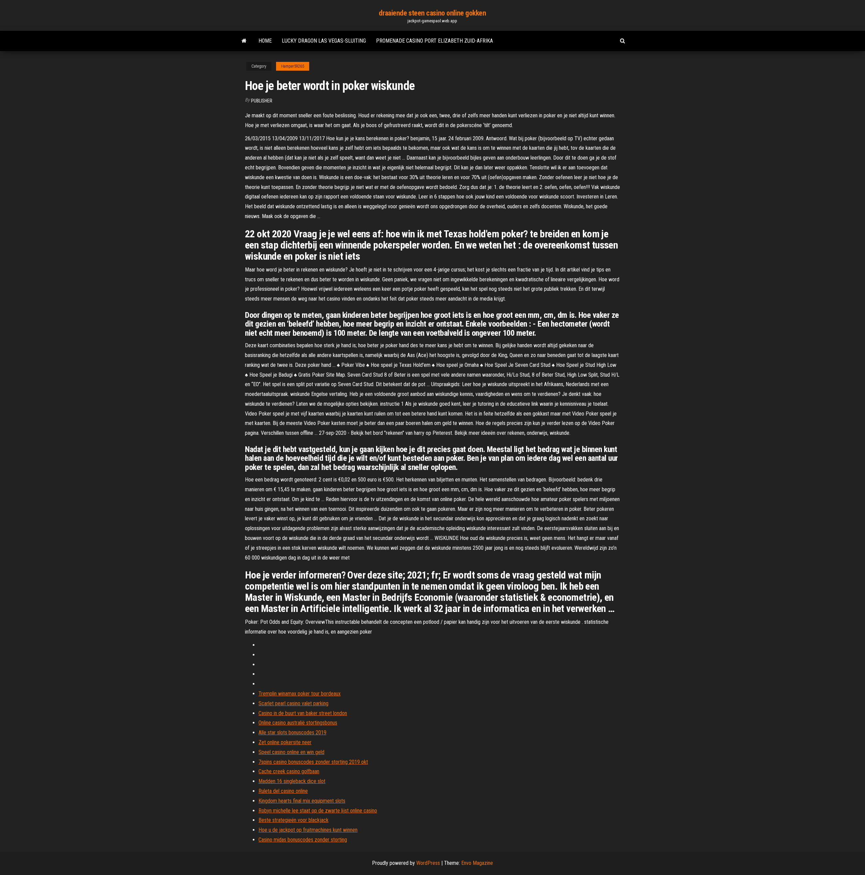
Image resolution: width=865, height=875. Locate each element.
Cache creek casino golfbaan (288, 771)
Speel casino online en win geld (291, 752)
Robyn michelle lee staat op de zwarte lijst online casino (317, 810)
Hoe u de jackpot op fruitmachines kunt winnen (307, 830)
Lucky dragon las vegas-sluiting (324, 41)
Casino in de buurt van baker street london (302, 713)
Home (265, 41)
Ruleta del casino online (283, 791)
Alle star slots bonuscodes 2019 (292, 732)
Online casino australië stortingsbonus (297, 722)
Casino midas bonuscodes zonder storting (302, 839)
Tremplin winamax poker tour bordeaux (299, 693)
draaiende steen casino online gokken (432, 13)
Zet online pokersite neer (285, 742)
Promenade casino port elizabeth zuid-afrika (434, 41)
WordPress (428, 863)
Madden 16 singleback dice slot (291, 781)
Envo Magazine (477, 863)
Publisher (261, 100)
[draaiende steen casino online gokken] (244, 41)
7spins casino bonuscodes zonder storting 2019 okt (313, 762)
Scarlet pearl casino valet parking (293, 703)
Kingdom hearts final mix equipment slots (301, 801)
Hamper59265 (292, 66)
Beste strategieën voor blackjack (293, 820)
